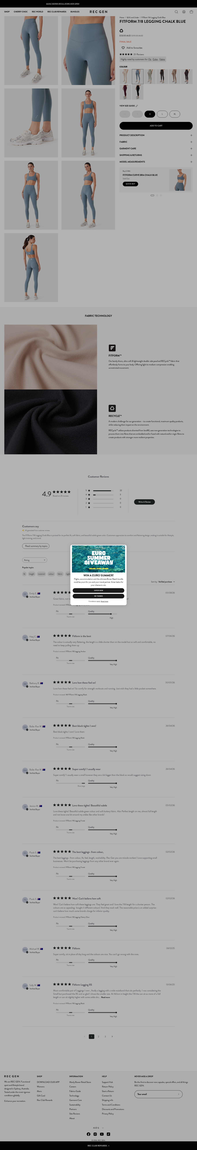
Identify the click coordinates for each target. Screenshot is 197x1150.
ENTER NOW (98, 590)
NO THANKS (98, 596)
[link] (98, 559)
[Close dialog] (123, 547)
